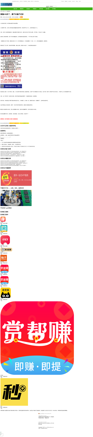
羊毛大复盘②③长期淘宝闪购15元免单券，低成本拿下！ (17, 163)
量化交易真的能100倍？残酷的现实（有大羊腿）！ (16, 155)
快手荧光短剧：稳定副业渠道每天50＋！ (14, 153)
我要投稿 (66, 1)
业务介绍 (15, 8)
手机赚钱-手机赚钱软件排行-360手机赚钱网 (24, 146)
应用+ (39, 428)
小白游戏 (2, 244)
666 (19, 17)
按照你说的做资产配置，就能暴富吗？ (14, 164)
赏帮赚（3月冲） (3, 284)
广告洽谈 (62, 1)
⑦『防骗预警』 (8, 11)
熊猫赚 (1, 251)
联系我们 (48, 423)
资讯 (3, 11)
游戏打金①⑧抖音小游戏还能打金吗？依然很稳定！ (16, 152)
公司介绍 (52, 423)
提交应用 (44, 423)
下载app (77, 1)
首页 (1, 11)
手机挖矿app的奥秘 (6, 208)
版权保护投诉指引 (48, 410)
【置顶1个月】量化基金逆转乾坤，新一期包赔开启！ (17, 151)
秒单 (1, 406)
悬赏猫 (1, 298)
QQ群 (80, 1)
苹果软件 (34, 8)
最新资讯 (21, 8)
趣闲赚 (1, 232)
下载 (1, 224)
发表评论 (3, 125)
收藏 (21, 17)
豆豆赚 (1, 222)
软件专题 (47, 8)
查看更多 (3, 149)
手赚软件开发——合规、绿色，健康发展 (12, 188)
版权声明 (40, 423)
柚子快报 (2, 261)
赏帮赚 (1, 375)
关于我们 (54, 8)
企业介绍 (73, 1)
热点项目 (69, 1)
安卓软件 (28, 8)
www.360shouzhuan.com (49, 427)
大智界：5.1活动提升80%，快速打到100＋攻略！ (16, 154)
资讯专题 (41, 8)
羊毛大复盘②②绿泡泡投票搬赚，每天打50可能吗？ (16, 165)
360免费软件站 (25, 19)
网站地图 (40, 424)
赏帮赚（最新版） (3, 273)
